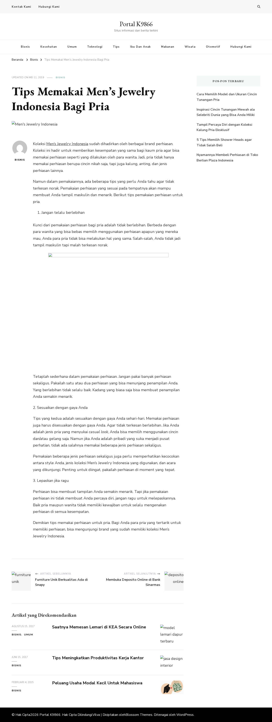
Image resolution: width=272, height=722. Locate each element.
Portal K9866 (136, 24)
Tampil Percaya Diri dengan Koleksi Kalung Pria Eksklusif (224, 127)
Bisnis (25, 47)
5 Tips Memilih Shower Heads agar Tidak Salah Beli (224, 142)
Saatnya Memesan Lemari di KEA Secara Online (99, 627)
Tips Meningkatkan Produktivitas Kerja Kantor (98, 658)
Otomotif (213, 47)
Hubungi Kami (49, 7)
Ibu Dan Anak (140, 47)
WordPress (185, 714)
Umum (72, 47)
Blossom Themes (139, 714)
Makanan (167, 47)
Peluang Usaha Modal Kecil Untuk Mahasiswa (97, 683)
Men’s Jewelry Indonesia (67, 143)
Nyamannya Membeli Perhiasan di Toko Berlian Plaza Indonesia (227, 158)
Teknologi (94, 47)
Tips (116, 47)
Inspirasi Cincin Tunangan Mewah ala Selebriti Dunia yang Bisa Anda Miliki (226, 112)
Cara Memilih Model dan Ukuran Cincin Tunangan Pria (227, 97)
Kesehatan (48, 47)
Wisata (190, 47)
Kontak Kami (21, 7)
